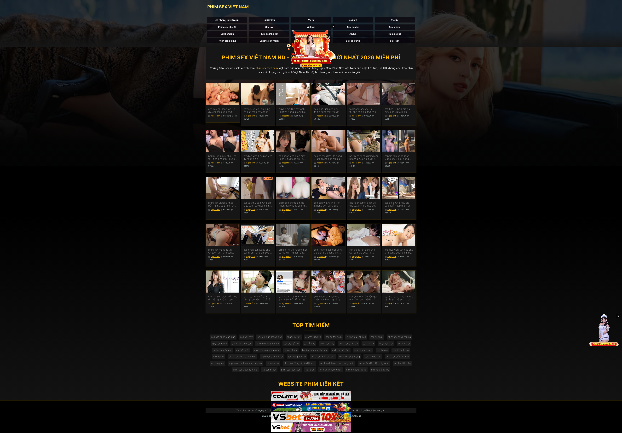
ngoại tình (215, 116)
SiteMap (356, 415)
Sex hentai (353, 27)
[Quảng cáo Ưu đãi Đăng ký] (311, 406)
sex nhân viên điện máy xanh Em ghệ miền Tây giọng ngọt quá (292, 157)
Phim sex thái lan (269, 33)
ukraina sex (273, 363)
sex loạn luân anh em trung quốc (337, 363)
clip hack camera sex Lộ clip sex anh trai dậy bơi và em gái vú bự (362, 204)
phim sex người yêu (242, 343)
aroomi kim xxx (313, 336)
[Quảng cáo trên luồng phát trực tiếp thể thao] (311, 427)
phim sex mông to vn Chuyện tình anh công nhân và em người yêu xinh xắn (220, 251)
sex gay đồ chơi (373, 356)
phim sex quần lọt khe (397, 356)
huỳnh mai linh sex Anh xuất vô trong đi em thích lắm (293, 110)
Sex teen (394, 40)
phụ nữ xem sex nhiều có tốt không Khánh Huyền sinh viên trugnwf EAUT (222, 157)
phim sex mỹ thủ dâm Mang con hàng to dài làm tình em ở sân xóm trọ (258, 298)
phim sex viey (327, 343)
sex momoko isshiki (356, 369)
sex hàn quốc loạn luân (223, 336)
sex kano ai (404, 343)
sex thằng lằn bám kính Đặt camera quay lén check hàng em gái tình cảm (362, 251)
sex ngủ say (246, 336)
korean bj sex (269, 369)
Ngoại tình (269, 19)
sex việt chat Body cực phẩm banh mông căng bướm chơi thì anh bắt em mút (328, 298)
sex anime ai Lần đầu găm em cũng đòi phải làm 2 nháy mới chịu (363, 298)
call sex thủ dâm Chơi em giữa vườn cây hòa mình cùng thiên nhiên (257, 204)
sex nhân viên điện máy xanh (374, 363)
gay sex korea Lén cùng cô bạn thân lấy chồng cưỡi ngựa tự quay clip (257, 110)
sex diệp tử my (291, 343)
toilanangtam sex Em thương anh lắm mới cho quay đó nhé (362, 110)
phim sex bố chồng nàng (267, 350)
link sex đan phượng (349, 356)
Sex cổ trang (353, 40)
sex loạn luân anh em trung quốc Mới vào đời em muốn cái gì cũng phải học (328, 110)
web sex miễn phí (222, 350)
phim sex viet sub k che (245, 369)
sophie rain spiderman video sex (245, 363)
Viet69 (394, 19)
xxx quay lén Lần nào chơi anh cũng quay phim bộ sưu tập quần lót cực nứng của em (399, 251)
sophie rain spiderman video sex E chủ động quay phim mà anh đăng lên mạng (398, 157)
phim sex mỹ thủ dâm (268, 343)
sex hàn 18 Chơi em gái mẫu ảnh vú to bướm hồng (397, 110)
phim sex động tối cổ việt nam (299, 363)
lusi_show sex (386, 343)
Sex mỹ (353, 19)
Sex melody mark (269, 40)
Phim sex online (227, 40)
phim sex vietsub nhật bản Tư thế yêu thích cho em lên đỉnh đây (222, 204)
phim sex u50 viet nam (322, 356)
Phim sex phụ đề (227, 27)
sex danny (218, 356)
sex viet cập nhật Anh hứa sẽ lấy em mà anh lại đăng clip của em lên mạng (399, 298)
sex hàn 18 (368, 343)
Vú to (311, 19)
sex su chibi (377, 336)
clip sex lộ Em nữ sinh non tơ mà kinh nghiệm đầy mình (293, 251)
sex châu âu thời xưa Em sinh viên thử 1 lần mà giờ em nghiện (292, 298)
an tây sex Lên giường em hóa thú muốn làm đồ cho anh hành (363, 157)
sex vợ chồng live (380, 369)
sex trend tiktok (401, 350)
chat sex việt (293, 336)
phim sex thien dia (348, 343)
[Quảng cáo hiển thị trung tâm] (311, 48)
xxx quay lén (217, 363)
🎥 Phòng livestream (227, 20)
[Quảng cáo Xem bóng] (311, 396)
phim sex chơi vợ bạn (330, 369)
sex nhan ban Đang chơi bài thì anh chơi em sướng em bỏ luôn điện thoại (258, 251)
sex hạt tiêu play (402, 363)
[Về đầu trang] (615, 429)
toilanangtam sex (297, 356)
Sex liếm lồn (227, 33)
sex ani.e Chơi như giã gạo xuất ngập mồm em (398, 204)
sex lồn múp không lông (270, 336)
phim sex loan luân (290, 369)
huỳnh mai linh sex (356, 336)
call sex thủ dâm (340, 350)
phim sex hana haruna (399, 336)
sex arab (309, 369)
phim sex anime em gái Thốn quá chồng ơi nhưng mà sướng (293, 204)
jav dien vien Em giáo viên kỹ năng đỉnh (258, 157)
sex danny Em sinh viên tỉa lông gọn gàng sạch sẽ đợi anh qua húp (328, 204)
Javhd (352, 33)
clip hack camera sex (272, 356)
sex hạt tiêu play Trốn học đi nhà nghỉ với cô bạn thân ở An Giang (222, 298)
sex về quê (309, 343)
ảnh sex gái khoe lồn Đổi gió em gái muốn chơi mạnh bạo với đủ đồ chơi (222, 110)
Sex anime (394, 27)
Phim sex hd (394, 33)
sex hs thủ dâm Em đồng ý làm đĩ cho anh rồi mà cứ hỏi (328, 157)
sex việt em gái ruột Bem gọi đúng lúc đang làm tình (328, 251)
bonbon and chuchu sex (314, 350)
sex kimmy (382, 350)
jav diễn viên (242, 350)
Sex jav (269, 27)
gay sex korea (219, 343)
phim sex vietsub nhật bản (242, 356)
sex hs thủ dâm (334, 336)
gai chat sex (291, 350)
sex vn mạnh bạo (363, 350)
